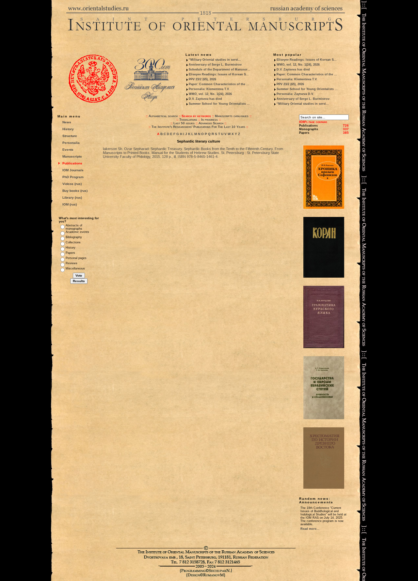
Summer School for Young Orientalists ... (219, 103)
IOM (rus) (69, 204)
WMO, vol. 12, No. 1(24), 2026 (210, 94)
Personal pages (76, 258)
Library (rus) (72, 197)
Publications (72, 163)
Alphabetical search (163, 116)
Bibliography (74, 237)
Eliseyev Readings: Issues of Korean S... (219, 74)
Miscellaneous (75, 268)
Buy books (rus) (75, 190)
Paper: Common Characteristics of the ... (219, 84)
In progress (209, 119)
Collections (73, 242)
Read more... (309, 528)
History (68, 129)
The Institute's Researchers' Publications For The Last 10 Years (198, 127)
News (66, 122)
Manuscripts (72, 156)
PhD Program (73, 177)
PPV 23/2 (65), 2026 (202, 79)
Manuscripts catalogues (232, 116)
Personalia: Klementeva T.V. (209, 89)
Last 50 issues (184, 123)
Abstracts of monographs (74, 227)
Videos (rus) (72, 184)
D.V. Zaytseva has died (205, 98)
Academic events (77, 232)
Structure (69, 136)
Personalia (71, 143)
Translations (188, 119)
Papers (70, 252)
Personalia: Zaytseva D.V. (295, 94)
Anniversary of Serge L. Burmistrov (215, 64)
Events (67, 149)
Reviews (71, 263)
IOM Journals (73, 170)
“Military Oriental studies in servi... (215, 59)
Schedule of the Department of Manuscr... (219, 69)
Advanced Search (211, 123)
